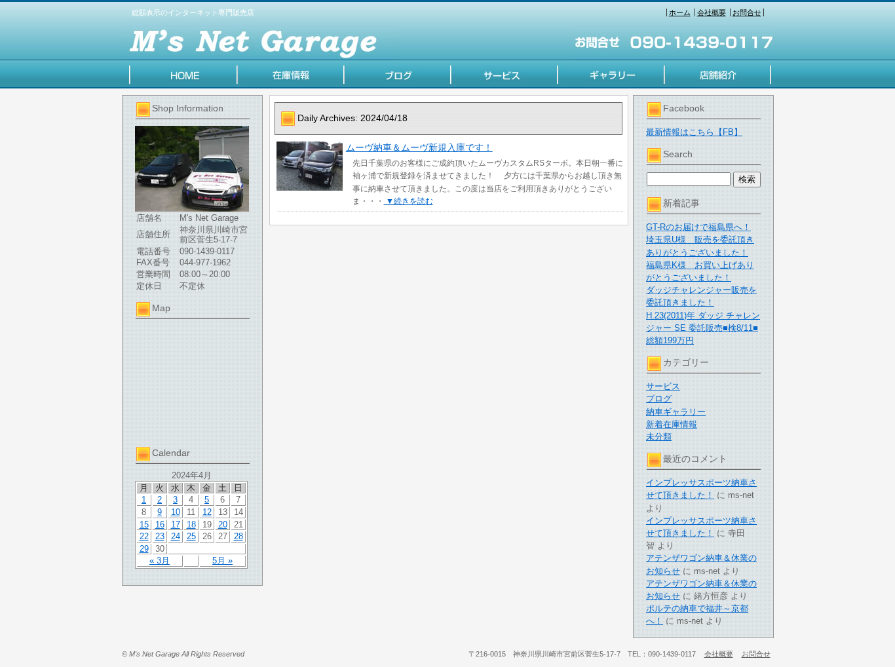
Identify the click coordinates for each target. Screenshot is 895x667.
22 (144, 536)
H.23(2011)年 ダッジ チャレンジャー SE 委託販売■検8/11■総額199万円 (703, 328)
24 (175, 536)
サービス (663, 386)
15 (144, 524)
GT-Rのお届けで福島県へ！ (698, 227)
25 (191, 536)
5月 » (222, 560)
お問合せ (747, 12)
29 (144, 549)
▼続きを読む (408, 201)
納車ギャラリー (676, 412)
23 (159, 536)
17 (175, 524)
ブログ (659, 399)
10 (175, 512)
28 (238, 536)
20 (222, 524)
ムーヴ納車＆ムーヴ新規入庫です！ (419, 147)
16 (159, 524)
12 (207, 512)
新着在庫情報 (671, 424)
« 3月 (159, 560)
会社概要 (711, 12)
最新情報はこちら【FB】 (694, 132)
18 (191, 524)
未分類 (659, 437)
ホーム (680, 12)
